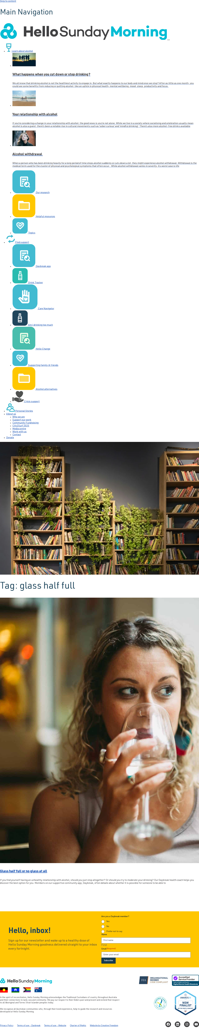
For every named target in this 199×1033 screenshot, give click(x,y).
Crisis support (32, 402)
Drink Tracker (35, 283)
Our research (42, 193)
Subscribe (108, 961)
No (107, 926)
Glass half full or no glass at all (23, 871)
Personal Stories (24, 411)
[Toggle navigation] (168, 39)
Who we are (18, 417)
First (104, 945)
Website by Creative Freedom (104, 1026)
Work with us (19, 432)
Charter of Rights (78, 1026)
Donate (10, 438)
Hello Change (42, 349)
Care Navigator (45, 309)
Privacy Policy (6, 1026)
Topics (31, 233)
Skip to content (8, 1)
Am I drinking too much (40, 325)
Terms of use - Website (55, 1026)
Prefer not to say (114, 931)
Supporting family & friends (43, 365)
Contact (16, 435)
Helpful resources (45, 217)
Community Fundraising (25, 423)
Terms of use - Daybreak (28, 1026)
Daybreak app (43, 266)
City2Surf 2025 (20, 426)
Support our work (21, 420)
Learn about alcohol (22, 51)
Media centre (19, 429)
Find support (22, 242)
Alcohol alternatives (46, 389)
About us (11, 414)
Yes (108, 922)
